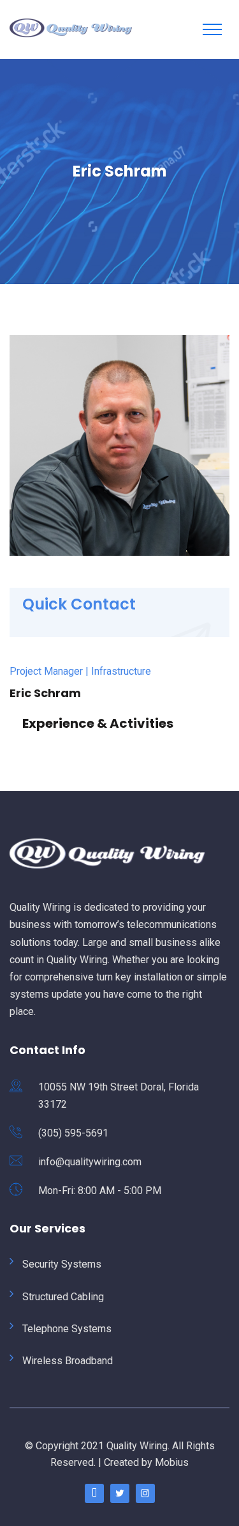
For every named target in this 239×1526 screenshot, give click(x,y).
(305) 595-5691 (73, 1133)
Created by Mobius (146, 1462)
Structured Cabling (63, 1297)
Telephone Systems (67, 1329)
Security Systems (61, 1264)
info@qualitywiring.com (89, 1162)
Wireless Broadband (67, 1361)
